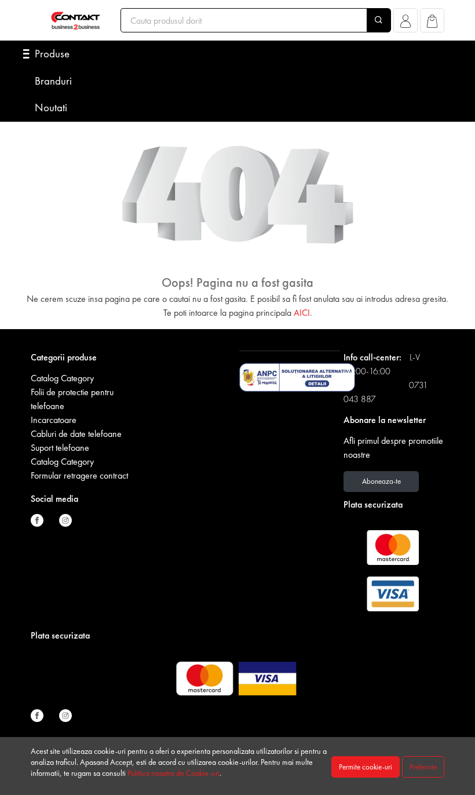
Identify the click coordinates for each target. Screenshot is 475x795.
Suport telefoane (60, 448)
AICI (302, 313)
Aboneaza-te (381, 481)
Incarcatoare (53, 420)
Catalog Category (62, 378)
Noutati (51, 107)
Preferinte (423, 767)
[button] (405, 23)
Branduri (53, 81)
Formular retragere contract (79, 475)
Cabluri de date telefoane (76, 434)
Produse (52, 53)
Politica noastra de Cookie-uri (173, 773)
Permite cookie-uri (365, 767)
